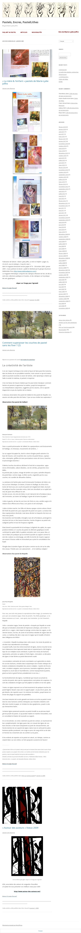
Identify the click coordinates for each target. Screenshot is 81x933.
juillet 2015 (62, 160)
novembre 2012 (63, 187)
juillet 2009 (62, 244)
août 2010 (62, 222)
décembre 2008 (63, 258)
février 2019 (62, 127)
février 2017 (62, 139)
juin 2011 (61, 208)
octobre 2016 (62, 146)
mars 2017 (62, 136)
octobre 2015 (62, 156)
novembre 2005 (63, 308)
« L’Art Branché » (63, 77)
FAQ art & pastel (9, 32)
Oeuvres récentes (64, 332)
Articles (23, 32)
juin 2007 (61, 284)
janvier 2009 (62, 256)
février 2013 (62, 184)
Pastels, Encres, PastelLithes (20, 22)
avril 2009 (61, 249)
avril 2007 (61, 289)
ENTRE (61, 82)
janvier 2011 (62, 215)
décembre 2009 (63, 234)
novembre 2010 (63, 218)
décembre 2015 (63, 153)
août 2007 (62, 280)
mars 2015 (62, 165)
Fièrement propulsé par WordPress (12, 925)
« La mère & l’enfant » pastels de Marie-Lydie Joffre (25, 82)
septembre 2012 (63, 189)
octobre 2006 (62, 299)
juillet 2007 (62, 282)
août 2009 (62, 241)
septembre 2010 (63, 220)
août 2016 (62, 148)
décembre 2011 (63, 203)
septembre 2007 (63, 277)
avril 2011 (61, 213)
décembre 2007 (63, 270)
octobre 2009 (62, 237)
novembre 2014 (63, 170)
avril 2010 (61, 229)
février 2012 (62, 201)
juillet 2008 (62, 263)
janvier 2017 (62, 141)
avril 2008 (61, 265)
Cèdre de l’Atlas (63, 79)
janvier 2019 (62, 129)
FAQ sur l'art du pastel (28, 776)
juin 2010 (61, 225)
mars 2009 (62, 251)
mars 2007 (62, 291)
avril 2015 (61, 163)
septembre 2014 (63, 175)
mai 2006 (61, 303)
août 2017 (62, 132)
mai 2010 (61, 227)
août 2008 (62, 260)
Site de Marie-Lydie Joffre (68, 32)
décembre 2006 (63, 296)
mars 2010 (62, 232)
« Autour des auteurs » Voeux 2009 (20, 827)
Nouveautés (37, 32)
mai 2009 (61, 246)
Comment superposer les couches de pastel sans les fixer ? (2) (24, 344)
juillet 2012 (62, 194)
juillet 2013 (62, 179)
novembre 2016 (63, 144)
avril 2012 (61, 198)
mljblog (61, 108)
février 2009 (62, 253)
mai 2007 (61, 287)
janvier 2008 (62, 268)
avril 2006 (61, 306)
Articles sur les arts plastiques (68, 322)
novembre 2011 (63, 206)
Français (62, 41)
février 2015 (62, 167)
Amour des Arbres (64, 320)
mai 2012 (61, 196)
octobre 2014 (62, 172)
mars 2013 (62, 182)
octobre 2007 (62, 275)
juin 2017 (61, 134)
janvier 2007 (62, 294)
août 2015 (62, 158)
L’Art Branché (63, 70)
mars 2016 (62, 151)
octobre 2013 (62, 177)
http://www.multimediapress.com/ (25, 271)
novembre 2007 (63, 272)
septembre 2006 (63, 301)
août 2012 (62, 191)
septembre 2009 (63, 239)
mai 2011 (61, 210)
